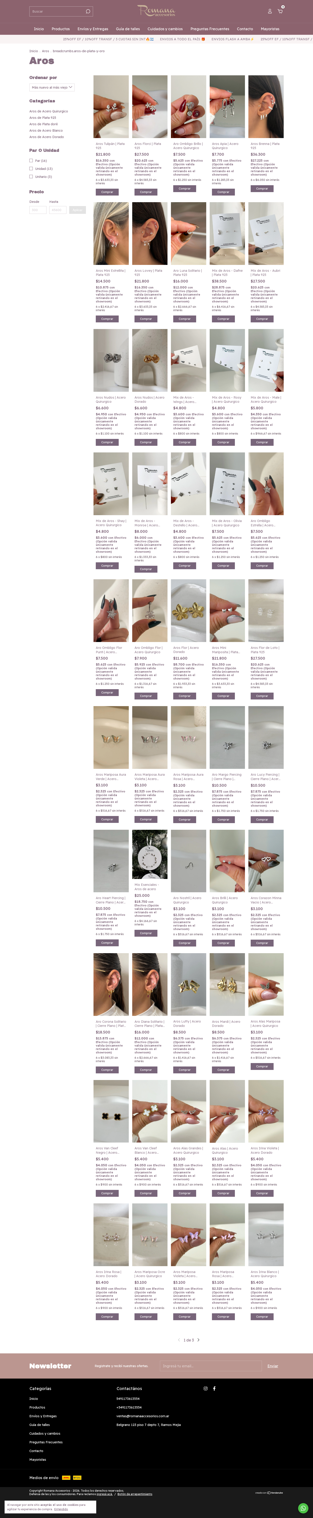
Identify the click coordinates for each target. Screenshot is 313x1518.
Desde (34, 202)
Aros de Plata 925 (42, 118)
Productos (61, 29)
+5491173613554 (129, 1407)
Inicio (39, 29)
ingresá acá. (105, 1494)
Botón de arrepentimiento (135, 1494)
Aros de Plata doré (43, 124)
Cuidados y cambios (165, 29)
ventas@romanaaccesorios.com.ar (142, 1416)
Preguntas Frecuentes (209, 29)
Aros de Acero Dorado (46, 137)
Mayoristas (270, 29)
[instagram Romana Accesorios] (205, 1388)
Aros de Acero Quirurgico (48, 111)
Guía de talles (128, 29)
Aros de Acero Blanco (46, 130)
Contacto (245, 29)
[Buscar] (87, 11)
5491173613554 (128, 1399)
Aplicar (77, 210)
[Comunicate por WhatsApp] (303, 1508)
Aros (45, 51)
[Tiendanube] (269, 1493)
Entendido (61, 1509)
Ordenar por (43, 77)
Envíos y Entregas (92, 29)
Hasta (53, 202)
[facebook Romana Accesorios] (214, 1388)
